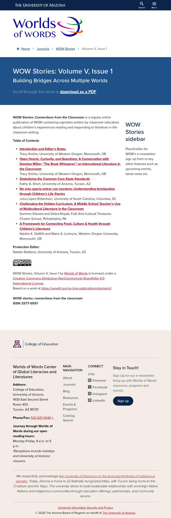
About (67, 378)
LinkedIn (99, 401)
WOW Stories (65, 49)
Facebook (100, 387)
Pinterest (99, 381)
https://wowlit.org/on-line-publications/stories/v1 (76, 288)
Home (25, 49)
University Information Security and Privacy (85, 507)
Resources (70, 398)
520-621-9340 (41, 418)
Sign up (123, 401)
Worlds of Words (76, 273)
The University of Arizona (118, 513)
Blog (66, 391)
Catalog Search (69, 418)
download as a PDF (78, 91)
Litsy (91, 374)
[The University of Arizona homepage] (40, 5)
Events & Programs (70, 406)
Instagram (100, 394)
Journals (43, 49)
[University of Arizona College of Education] (35, 344)
